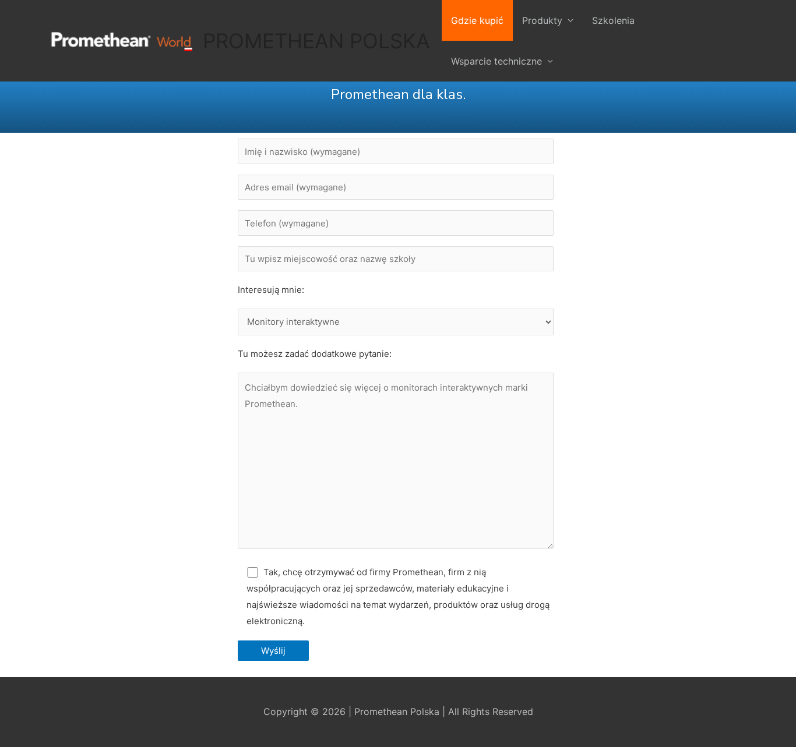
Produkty (542, 20)
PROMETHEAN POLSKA (316, 41)
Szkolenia (613, 20)
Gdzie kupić (477, 20)
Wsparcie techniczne (496, 61)
